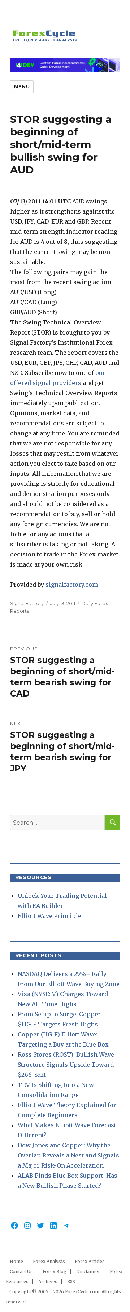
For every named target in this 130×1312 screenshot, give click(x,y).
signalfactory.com (72, 584)
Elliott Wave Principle (49, 915)
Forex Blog (54, 1271)
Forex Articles (90, 1261)
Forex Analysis (49, 1261)
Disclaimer (88, 1271)
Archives (47, 1281)
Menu (22, 86)
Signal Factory (27, 603)
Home (16, 1261)
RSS (71, 1281)
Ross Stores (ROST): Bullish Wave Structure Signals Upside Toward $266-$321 (66, 1064)
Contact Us (21, 1271)
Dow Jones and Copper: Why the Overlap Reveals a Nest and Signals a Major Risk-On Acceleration (68, 1155)
